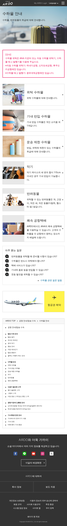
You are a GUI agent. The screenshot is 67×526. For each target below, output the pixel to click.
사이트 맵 (37, 508)
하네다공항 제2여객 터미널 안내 (19, 409)
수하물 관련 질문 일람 (51, 280)
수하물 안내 (12, 362)
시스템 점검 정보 (20, 508)
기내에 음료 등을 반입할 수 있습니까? (29, 270)
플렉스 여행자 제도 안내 (16, 356)
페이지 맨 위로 (33, 516)
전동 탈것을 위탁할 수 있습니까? (27, 274)
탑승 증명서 (12, 352)
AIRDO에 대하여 (34, 476)
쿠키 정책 (50, 508)
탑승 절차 (11, 337)
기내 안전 (11, 421)
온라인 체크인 (13, 340)
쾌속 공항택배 (13, 381)
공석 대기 (11, 343)
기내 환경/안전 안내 (15, 415)
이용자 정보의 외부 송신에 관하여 (44, 500)
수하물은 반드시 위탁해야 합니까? (28, 261)
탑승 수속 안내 (13, 334)
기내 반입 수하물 (14, 368)
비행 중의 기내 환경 (15, 425)
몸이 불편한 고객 (14, 390)
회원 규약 (18, 504)
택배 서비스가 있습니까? (23, 265)
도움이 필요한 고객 (14, 387)
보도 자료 (50, 486)
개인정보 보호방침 (17, 500)
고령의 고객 (12, 393)
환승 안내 (11, 346)
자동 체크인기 (13, 349)
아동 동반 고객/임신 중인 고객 (18, 396)
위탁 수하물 (12, 365)
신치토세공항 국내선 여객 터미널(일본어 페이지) (25, 406)
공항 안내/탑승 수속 (16, 327)
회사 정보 (16, 486)
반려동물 (11, 377)
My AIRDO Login (40, 3)
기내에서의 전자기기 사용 (17, 418)
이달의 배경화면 (33, 462)
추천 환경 (50, 504)
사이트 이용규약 (33, 504)
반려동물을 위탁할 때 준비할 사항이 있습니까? (34, 256)
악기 (9, 374)
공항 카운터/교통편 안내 (16, 402)
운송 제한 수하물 (14, 371)
